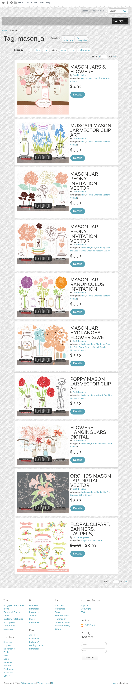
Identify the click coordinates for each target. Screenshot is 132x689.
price (72, 50)
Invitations (85, 248)
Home (5, 31)
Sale (100, 540)
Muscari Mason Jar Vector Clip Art (90, 130)
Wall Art (33, 615)
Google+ (15, 2)
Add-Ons (8, 672)
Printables (34, 609)
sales (63, 50)
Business (33, 605)
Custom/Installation (14, 619)
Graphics (98, 78)
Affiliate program (28, 683)
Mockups (8, 629)
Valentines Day (62, 625)
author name (84, 50)
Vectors (106, 142)
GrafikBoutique (79, 139)
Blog (53, 683)
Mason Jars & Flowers (88, 69)
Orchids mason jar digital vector (90, 480)
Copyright (86, 609)
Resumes (34, 622)
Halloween (60, 619)
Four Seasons (62, 615)
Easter (58, 612)
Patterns (106, 78)
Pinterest (11, 2)
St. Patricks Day (62, 622)
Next (115, 56)
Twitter (3, 2)
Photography (10, 669)
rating (54, 50)
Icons (6, 609)
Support (85, 605)
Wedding (100, 248)
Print (83, 78)
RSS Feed (90, 625)
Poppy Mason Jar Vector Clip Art (90, 383)
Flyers (32, 619)
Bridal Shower (85, 347)
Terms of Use (43, 683)
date (38, 50)
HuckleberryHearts (81, 537)
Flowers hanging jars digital (88, 432)
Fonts (6, 652)
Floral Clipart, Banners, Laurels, (90, 528)
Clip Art (89, 78)
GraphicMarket (79, 75)
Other (109, 444)
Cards (94, 444)
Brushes (8, 642)
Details (77, 94)
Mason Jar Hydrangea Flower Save (87, 332)
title (45, 50)
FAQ (83, 612)
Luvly (114, 683)
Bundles (59, 605)
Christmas (60, 609)
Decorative (9, 649)
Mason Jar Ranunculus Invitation (87, 284)
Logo (6, 659)
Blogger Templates (14, 605)
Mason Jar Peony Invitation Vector (84, 181)
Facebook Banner (13, 612)
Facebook (7, 2)
